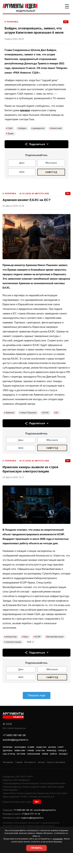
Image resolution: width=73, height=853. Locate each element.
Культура (40, 750)
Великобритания (54, 637)
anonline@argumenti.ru (15, 739)
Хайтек (53, 754)
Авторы (41, 762)
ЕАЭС (45, 412)
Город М (62, 750)
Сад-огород (9, 754)
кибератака (10, 637)
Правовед (51, 750)
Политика (12, 22)
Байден (21, 128)
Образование (33, 754)
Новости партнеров (56, 762)
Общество (41, 747)
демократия (37, 128)
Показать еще (36, 695)
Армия (45, 754)
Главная (18, 762)
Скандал (63, 754)
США (9, 128)
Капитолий (56, 128)
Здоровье (8, 750)
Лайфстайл (19, 750)
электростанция (12, 642)
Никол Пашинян (27, 412)
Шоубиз (52, 747)
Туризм (30, 750)
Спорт (61, 747)
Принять (36, 848)
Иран (25, 637)
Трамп (10, 133)
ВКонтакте (51, 162)
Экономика (20, 747)
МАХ (21, 172)
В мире (31, 747)
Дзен (21, 162)
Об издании (8, 762)
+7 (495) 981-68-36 (14, 735)
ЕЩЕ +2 (30, 642)
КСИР (37, 637)
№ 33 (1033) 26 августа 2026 (34, 193)
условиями (58, 839)
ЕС (56, 412)
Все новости (30, 762)
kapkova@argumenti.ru (32, 818)
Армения (9, 412)
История (21, 754)
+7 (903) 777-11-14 (30, 814)
